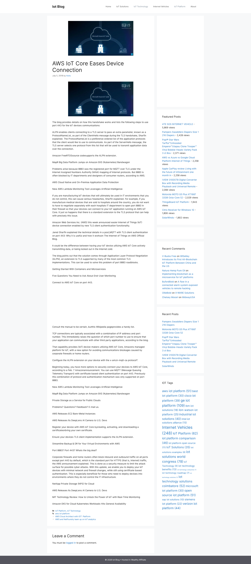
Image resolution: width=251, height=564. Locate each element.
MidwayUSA (188, 297)
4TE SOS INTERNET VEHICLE (177, 124)
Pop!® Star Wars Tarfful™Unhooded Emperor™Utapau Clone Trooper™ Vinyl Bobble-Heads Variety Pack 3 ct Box (179, 146)
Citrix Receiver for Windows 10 (178, 210)
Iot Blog (58, 7)
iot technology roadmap (175, 473)
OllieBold (166, 292)
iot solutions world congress (176, 457)
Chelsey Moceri (170, 297)
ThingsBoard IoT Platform (175, 202)
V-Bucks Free (169, 256)
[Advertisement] (100, 306)
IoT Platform (179, 6)
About (193, 6)
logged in (71, 542)
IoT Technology (141, 6)
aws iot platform (62, 513)
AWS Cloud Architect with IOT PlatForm (72, 516)
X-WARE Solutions (184, 292)
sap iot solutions (173, 499)
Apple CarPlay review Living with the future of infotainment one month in (179, 172)
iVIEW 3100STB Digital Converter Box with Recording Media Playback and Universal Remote (179, 183)
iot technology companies (186, 470)
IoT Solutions (122, 6)
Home (108, 6)
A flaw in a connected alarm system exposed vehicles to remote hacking (180, 285)
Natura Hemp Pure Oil (173, 270)
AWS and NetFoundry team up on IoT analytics (75, 519)
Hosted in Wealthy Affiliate (134, 560)
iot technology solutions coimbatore (177, 481)
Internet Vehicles (161, 6)
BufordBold (168, 281)
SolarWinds (168, 217)
